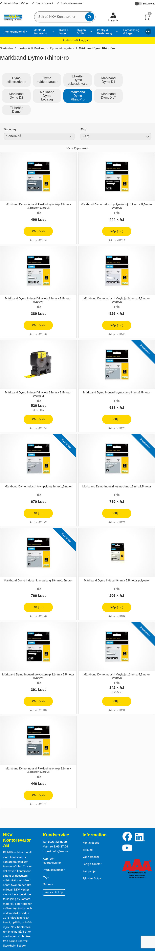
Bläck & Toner (63, 31)
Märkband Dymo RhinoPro (97, 48)
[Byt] (71, 137)
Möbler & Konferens (40, 31)
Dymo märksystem (62, 48)
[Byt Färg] (147, 137)
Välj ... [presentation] (111, 421)
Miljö (46, 877)
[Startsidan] (12, 17)
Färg (83, 129)
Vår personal (91, 856)
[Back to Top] (148, 925)
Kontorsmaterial (14, 31)
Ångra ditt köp (54, 892)
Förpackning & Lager (131, 31)
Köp (34, 233)
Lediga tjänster (92, 863)
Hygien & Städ (81, 31)
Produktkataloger (54, 869)
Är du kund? (77, 40)
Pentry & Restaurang (104, 31)
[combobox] (39, 136)
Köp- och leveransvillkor (52, 860)
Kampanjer (89, 871)
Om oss (48, 884)
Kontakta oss (91, 842)
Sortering (10, 129)
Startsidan (6, 48)
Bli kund (88, 849)
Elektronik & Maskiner (31, 48)
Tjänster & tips (92, 878)
